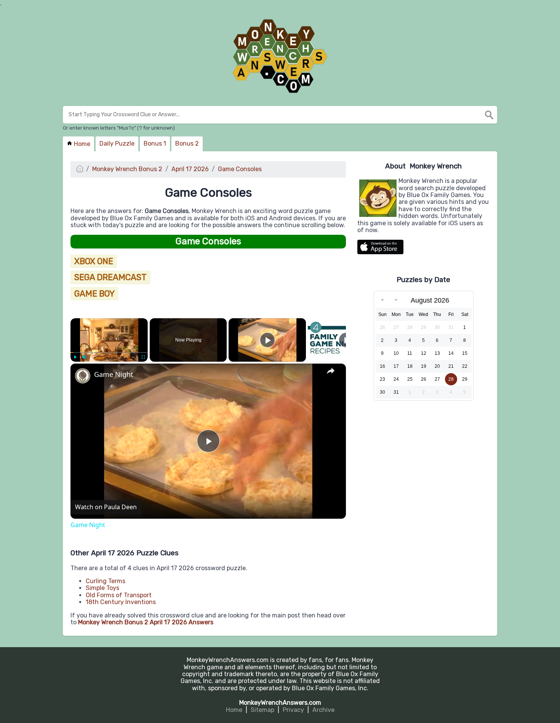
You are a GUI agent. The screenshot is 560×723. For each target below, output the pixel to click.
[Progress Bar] (109, 352)
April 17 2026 (190, 169)
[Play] (75, 357)
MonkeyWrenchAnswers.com (280, 702)
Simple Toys (102, 588)
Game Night (113, 374)
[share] (331, 371)
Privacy (293, 709)
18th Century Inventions (121, 602)
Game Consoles (240, 169)
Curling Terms (105, 581)
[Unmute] (84, 357)
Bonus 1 (155, 143)
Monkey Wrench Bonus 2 (127, 169)
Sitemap (262, 709)
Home (81, 143)
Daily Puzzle (116, 143)
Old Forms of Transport (119, 595)
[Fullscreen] (143, 357)
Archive (323, 709)
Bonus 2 (187, 143)
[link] (82, 375)
